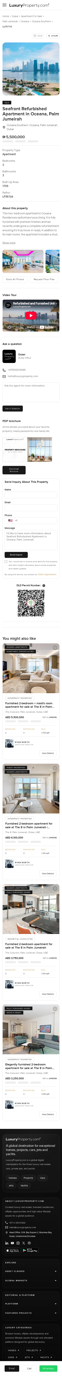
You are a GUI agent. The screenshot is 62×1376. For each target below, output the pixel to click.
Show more (9, 242)
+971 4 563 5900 (17, 1222)
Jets (11, 1185)
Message (10, 528)
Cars (42, 1177)
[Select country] (10, 520)
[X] (23, 1243)
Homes (13, 1177)
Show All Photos (15, 279)
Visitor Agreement (47, 574)
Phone (8, 515)
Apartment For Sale (31, 16)
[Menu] (4, 5)
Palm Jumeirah (10, 21)
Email (8, 502)
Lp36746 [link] (7, 26)
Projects (28, 1177)
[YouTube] (12, 1243)
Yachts (24, 1185)
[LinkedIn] (6, 1243)
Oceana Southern (41, 21)
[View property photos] (31, 68)
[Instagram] (18, 1243)
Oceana (25, 21)
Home (5, 16)
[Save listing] (55, 647)
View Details (48, 753)
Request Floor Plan (44, 279)
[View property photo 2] (22, 261)
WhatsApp (48, 1368)
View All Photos (45, 90)
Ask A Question (12, 408)
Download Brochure (14, 470)
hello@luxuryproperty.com (22, 1227)
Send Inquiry (16, 555)
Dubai (15, 16)
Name (8, 489)
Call (29, 1368)
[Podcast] (29, 1243)
